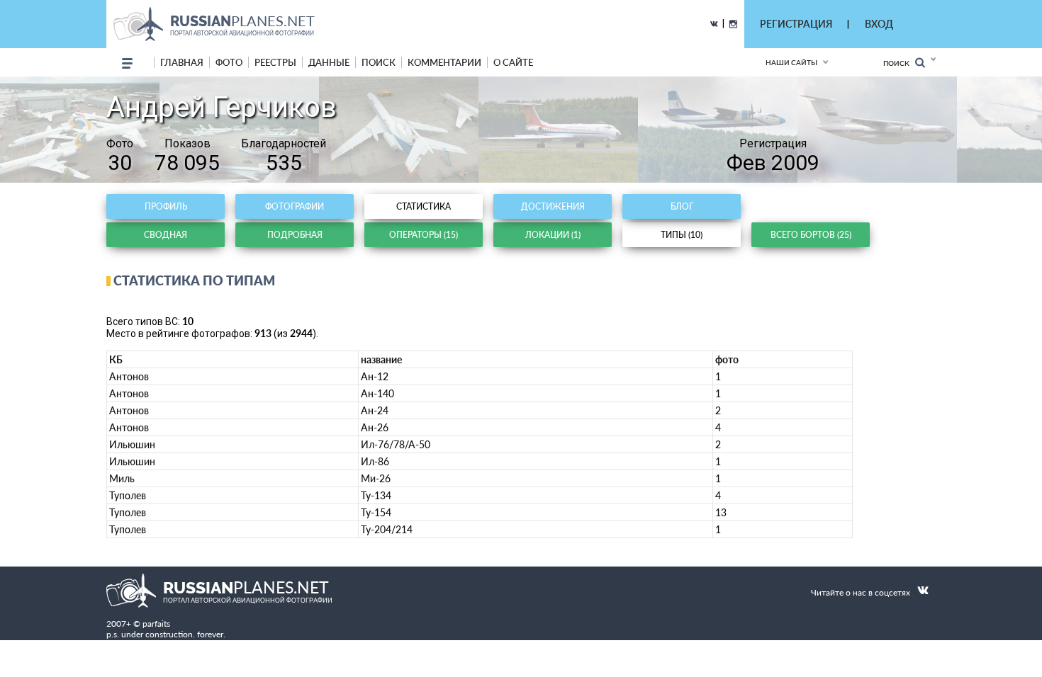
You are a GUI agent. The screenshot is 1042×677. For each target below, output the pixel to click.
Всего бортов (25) (811, 234)
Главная (181, 62)
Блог (682, 206)
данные (328, 62)
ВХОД (879, 24)
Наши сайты (791, 62)
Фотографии (294, 206)
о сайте (513, 62)
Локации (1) (553, 234)
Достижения (553, 206)
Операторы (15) (423, 234)
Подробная (295, 234)
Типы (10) (681, 234)
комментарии (444, 62)
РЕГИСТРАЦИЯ (796, 24)
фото (228, 62)
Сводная (165, 234)
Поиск (899, 63)
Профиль (166, 206)
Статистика (423, 206)
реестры (275, 62)
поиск (379, 62)
